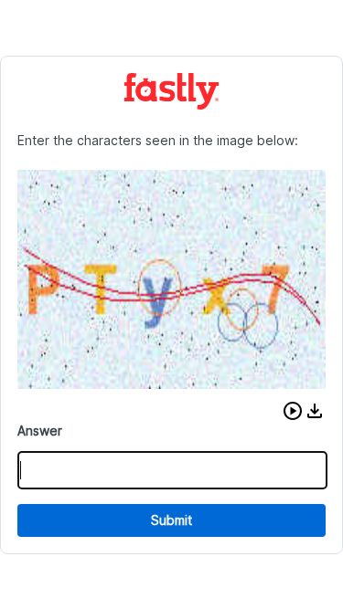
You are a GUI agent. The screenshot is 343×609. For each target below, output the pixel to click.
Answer (39, 430)
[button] (293, 411)
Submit (171, 520)
